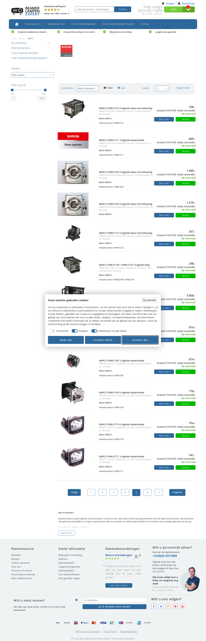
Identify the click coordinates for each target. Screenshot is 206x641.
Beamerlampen (66, 562)
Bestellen (16, 555)
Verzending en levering (23, 574)
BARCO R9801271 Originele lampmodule (121, 140)
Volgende (177, 492)
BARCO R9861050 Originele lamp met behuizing (125, 172)
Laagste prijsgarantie (69, 566)
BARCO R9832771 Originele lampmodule (121, 456)
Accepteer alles (140, 339)
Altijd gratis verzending (120, 31)
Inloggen (170, 3)
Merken (22, 38)
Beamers (63, 558)
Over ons (16, 566)
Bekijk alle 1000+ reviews (56, 13)
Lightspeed (129, 638)
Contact (145, 23)
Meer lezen (66, 532)
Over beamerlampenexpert (118, 23)
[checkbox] (58, 331)
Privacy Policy (110, 631)
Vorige (74, 492)
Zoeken (123, 9)
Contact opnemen (20, 562)
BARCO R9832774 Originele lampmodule (121, 424)
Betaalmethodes (128, 631)
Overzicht (151, 300)
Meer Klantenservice (22, 578)
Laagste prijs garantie (165, 31)
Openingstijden (66, 570)
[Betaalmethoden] (58, 623)
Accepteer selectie (103, 339)
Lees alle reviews (118, 585)
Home (14, 38)
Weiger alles (66, 339)
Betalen (15, 558)
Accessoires (32, 23)
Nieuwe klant (188, 3)
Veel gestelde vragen (69, 578)
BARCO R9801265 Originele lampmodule (121, 360)
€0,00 (173, 9)
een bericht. (159, 571)
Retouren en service (21, 570)
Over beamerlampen (83, 23)
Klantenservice (56, 23)
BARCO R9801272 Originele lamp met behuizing (125, 232)
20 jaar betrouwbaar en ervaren (79, 31)
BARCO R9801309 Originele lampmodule (121, 392)
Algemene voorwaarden (87, 631)
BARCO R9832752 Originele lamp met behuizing (125, 108)
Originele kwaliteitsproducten (32, 31)
